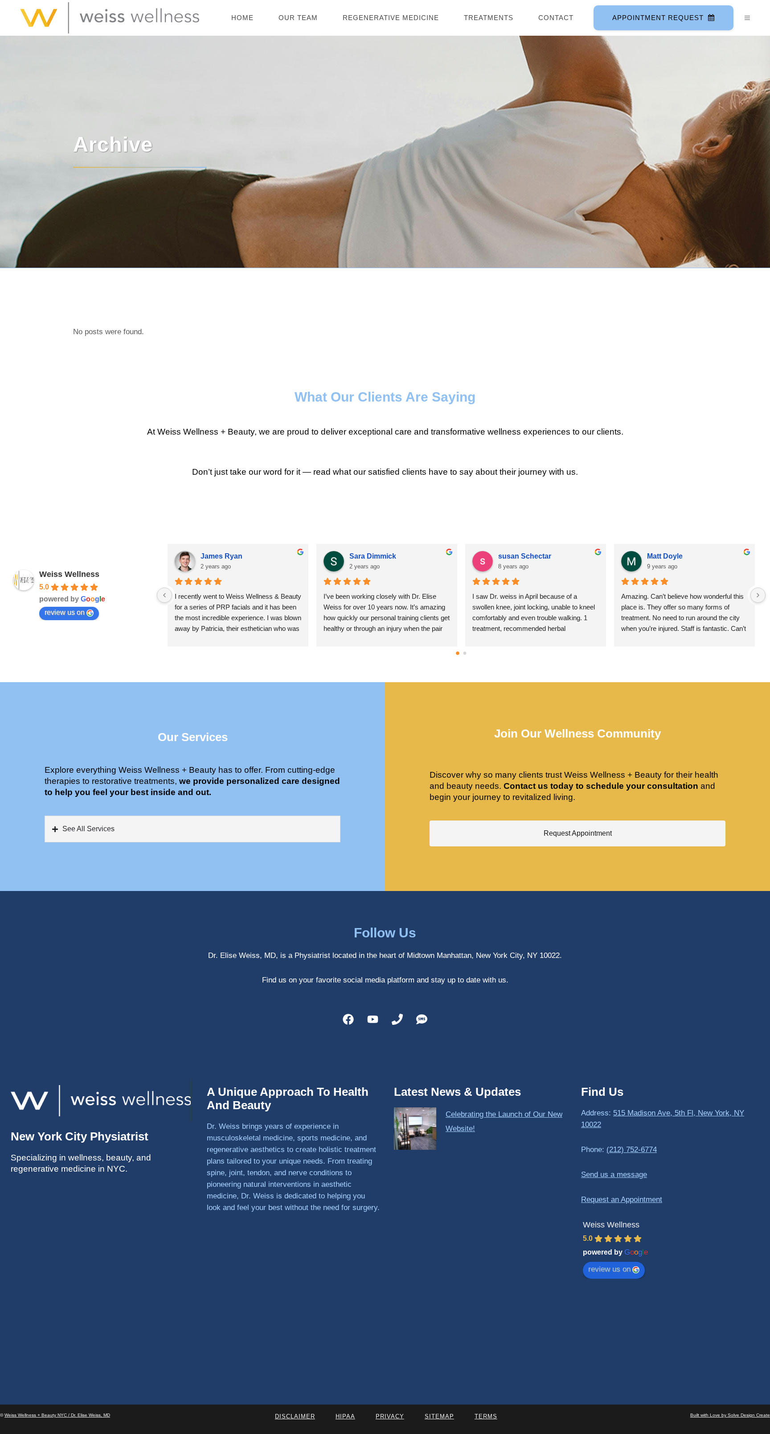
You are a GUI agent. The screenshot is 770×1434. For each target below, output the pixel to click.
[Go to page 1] (464, 653)
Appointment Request (658, 17)
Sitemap (439, 1416)
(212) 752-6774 (631, 1149)
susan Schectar (524, 556)
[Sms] (422, 1019)
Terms (486, 1416)
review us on (65, 612)
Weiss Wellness (69, 574)
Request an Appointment (621, 1199)
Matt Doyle (665, 556)
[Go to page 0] (457, 653)
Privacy (390, 1416)
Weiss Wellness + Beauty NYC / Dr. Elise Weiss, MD (57, 1415)
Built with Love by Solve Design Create (730, 1415)
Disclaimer (295, 1416)
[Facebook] (348, 1019)
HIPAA (345, 1416)
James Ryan (221, 556)
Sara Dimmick (372, 556)
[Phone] (397, 1019)
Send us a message (614, 1174)
